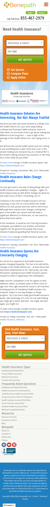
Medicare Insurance (10, 377)
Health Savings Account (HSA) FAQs (16, 400)
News (41, 12)
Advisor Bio (6, 437)
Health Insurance (7, 173)
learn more (8, 162)
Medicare (20, 319)
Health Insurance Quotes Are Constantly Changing (19, 253)
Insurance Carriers (9, 420)
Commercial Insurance (11, 380)
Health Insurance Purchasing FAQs (16, 390)
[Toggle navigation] (46, 4)
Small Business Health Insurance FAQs (18, 394)
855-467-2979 (32, 18)
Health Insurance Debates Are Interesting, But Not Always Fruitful (24, 115)
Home (35, 496)
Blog (3, 423)
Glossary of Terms (9, 417)
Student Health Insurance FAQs (15, 406)
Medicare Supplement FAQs (13, 409)
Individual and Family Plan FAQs (14, 387)
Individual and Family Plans (13, 370)
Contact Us (6, 434)
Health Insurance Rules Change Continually (21, 179)
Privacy (4, 440)
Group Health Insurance (12, 374)
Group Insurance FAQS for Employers (17, 397)
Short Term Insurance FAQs (13, 403)
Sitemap (43, 496)
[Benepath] (22, 6)
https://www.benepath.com (12, 165)
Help (30, 12)
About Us (5, 430)
